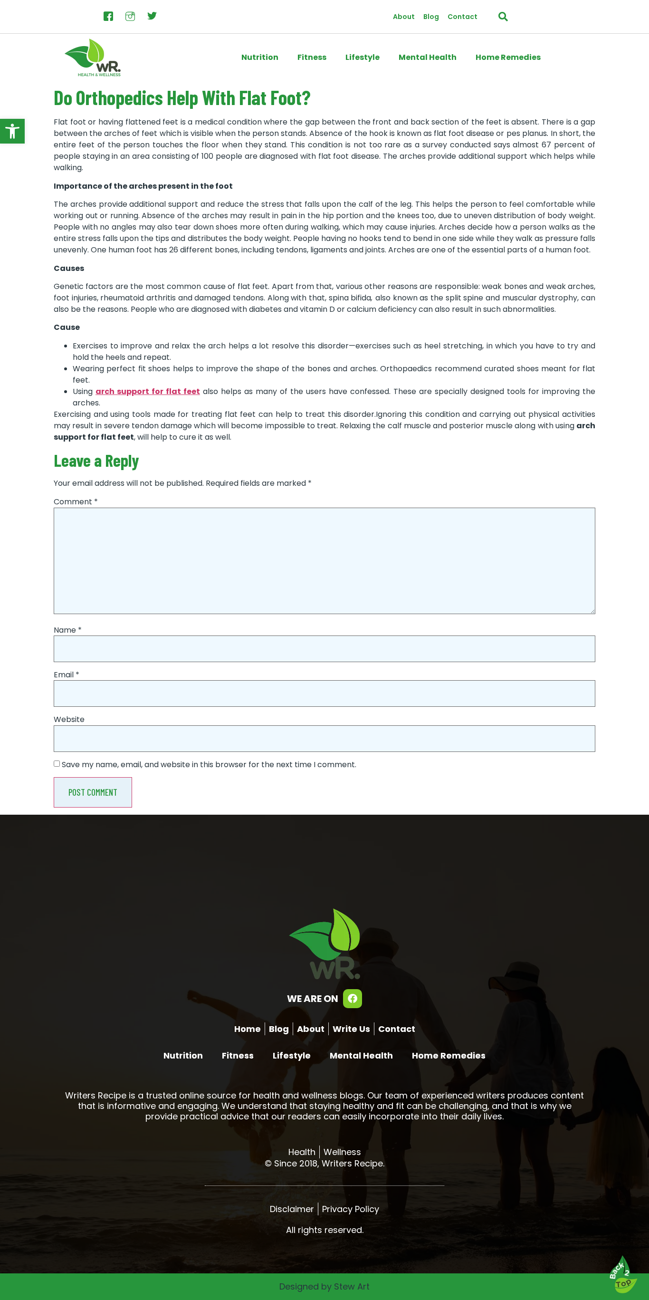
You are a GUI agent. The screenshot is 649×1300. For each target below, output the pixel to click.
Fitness (311, 57)
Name (68, 630)
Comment (76, 502)
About (404, 16)
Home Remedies (508, 57)
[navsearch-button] (503, 16)
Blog (431, 16)
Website (69, 719)
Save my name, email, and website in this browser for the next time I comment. (209, 765)
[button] (12, 131)
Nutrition (259, 57)
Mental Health (428, 57)
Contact (462, 16)
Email (66, 675)
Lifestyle (362, 57)
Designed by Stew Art (324, 1286)
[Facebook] (352, 998)
